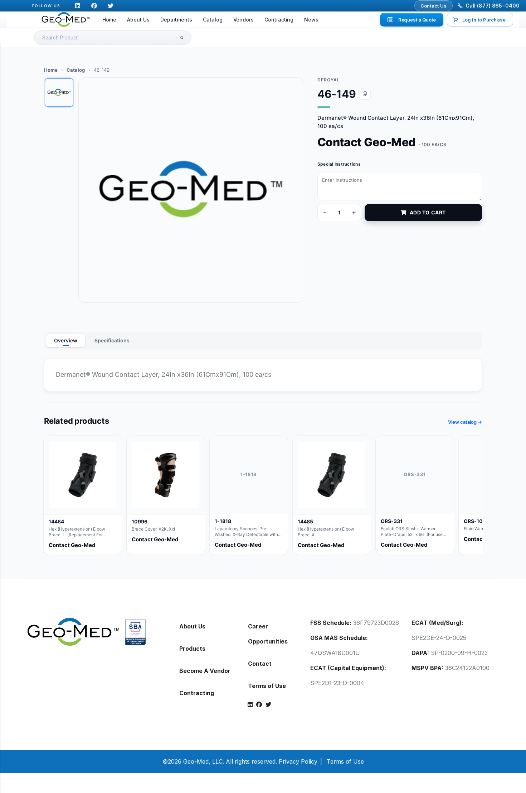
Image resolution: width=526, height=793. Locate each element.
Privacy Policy (298, 761)
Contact (260, 663)
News (311, 19)
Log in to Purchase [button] (484, 20)
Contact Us (433, 6)
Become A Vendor (204, 670)
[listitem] (82, 495)
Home (109, 19)
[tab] (59, 92)
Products (192, 648)
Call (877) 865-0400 (493, 6)
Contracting (278, 19)
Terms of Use (267, 685)
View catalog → (465, 422)
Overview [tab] (65, 340)
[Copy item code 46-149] (365, 94)
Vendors (243, 19)
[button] (190, 190)
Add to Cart (428, 212)
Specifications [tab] (112, 340)
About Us (138, 19)
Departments (176, 19)
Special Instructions (339, 164)
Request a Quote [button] (417, 20)
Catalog (213, 19)
